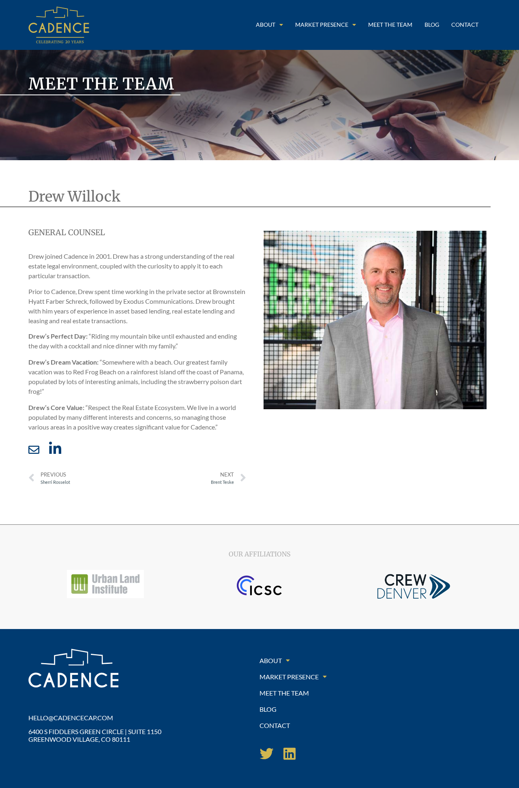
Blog (432, 24)
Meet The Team (390, 24)
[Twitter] (266, 753)
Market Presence (321, 24)
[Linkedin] (289, 753)
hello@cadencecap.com (70, 717)
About (265, 24)
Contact (464, 24)
